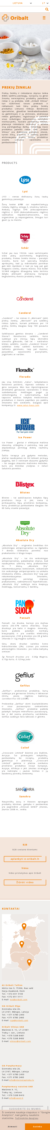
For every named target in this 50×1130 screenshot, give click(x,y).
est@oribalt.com (18, 999)
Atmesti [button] (12, 1126)
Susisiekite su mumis (25, 1108)
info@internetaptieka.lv (21, 1080)
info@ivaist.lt (16, 1098)
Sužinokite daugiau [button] (26, 1118)
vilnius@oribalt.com (20, 1041)
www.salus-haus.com (28, 405)
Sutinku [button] (37, 1126)
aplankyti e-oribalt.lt (25, 858)
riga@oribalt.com (19, 1020)
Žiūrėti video (25, 882)
